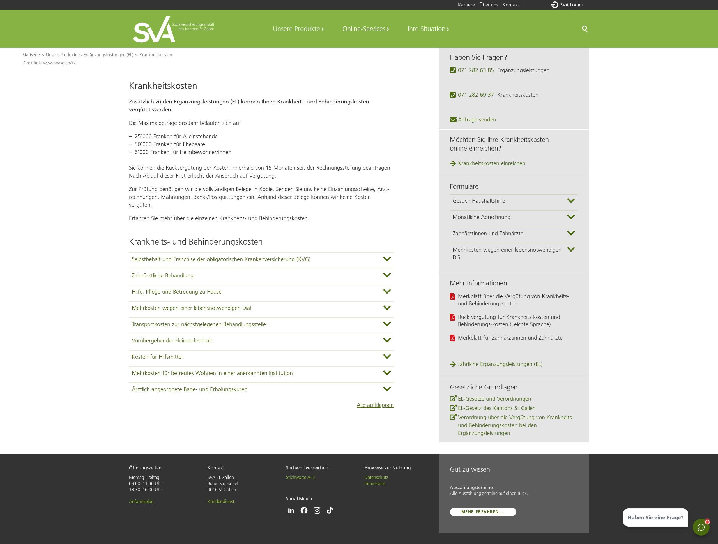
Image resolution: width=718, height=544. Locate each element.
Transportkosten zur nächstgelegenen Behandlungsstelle (199, 324)
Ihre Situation (426, 29)
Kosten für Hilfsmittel (157, 356)
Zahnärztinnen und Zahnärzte (488, 233)
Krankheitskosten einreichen (491, 163)
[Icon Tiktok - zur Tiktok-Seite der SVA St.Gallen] (330, 510)
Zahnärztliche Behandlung (163, 275)
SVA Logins (571, 5)
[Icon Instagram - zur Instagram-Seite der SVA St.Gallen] (317, 510)
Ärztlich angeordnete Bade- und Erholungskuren (189, 389)
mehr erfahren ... (483, 511)
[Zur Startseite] (174, 29)
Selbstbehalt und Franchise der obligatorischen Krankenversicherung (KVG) (221, 259)
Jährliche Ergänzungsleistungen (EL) (500, 364)
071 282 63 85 (476, 70)
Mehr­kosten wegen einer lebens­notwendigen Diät (192, 308)
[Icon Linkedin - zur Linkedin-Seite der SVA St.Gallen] (291, 510)
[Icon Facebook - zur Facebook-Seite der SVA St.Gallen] (304, 510)
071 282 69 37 (476, 94)
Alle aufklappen (375, 405)
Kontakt (511, 5)
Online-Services (363, 29)
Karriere (466, 5)
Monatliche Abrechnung (481, 217)
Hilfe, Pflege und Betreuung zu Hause (177, 291)
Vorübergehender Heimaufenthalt (172, 340)
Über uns (488, 5)
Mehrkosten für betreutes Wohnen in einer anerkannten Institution (212, 373)
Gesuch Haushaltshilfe (479, 200)
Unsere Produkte (296, 29)
